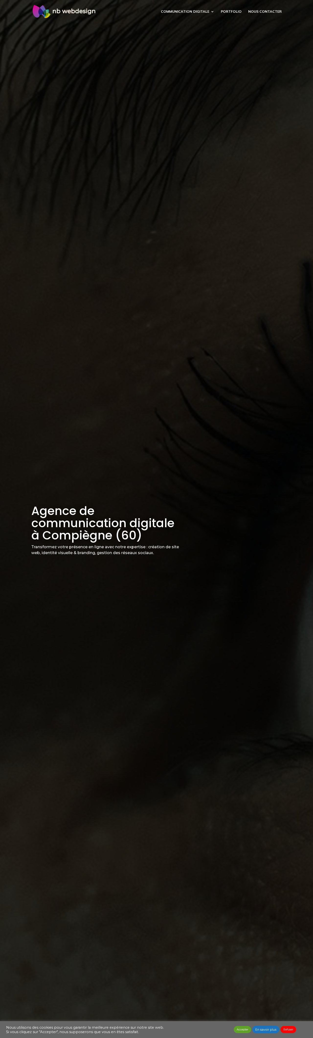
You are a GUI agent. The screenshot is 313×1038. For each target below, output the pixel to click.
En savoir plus (265, 1029)
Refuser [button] (288, 1029)
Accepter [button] (242, 1029)
